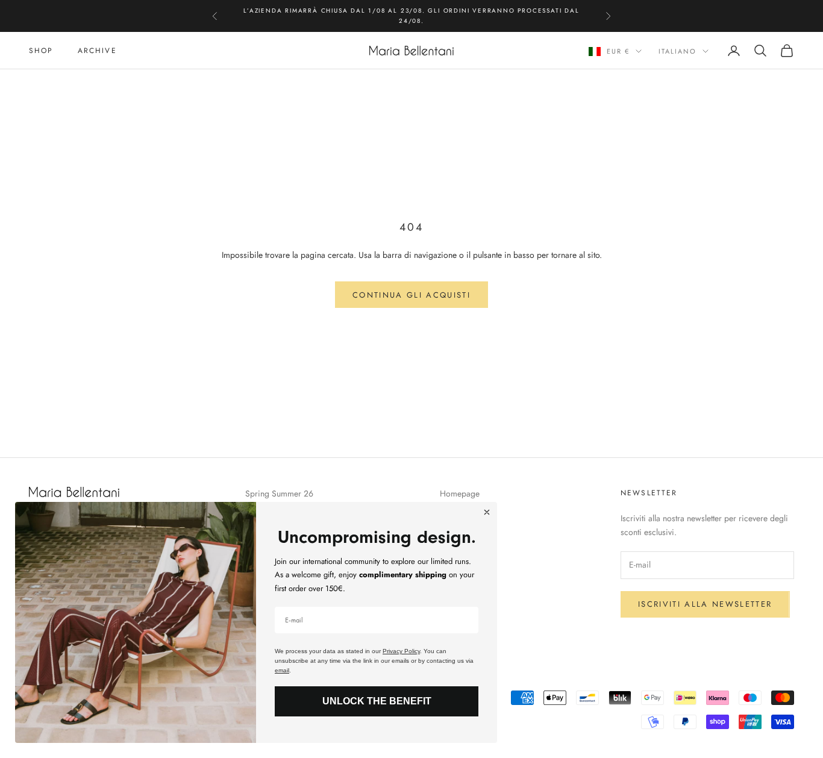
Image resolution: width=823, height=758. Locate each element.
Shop (41, 50)
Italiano (677, 51)
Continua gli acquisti (411, 295)
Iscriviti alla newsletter (705, 604)
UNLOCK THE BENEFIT (376, 701)
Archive (97, 50)
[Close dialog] (486, 512)
